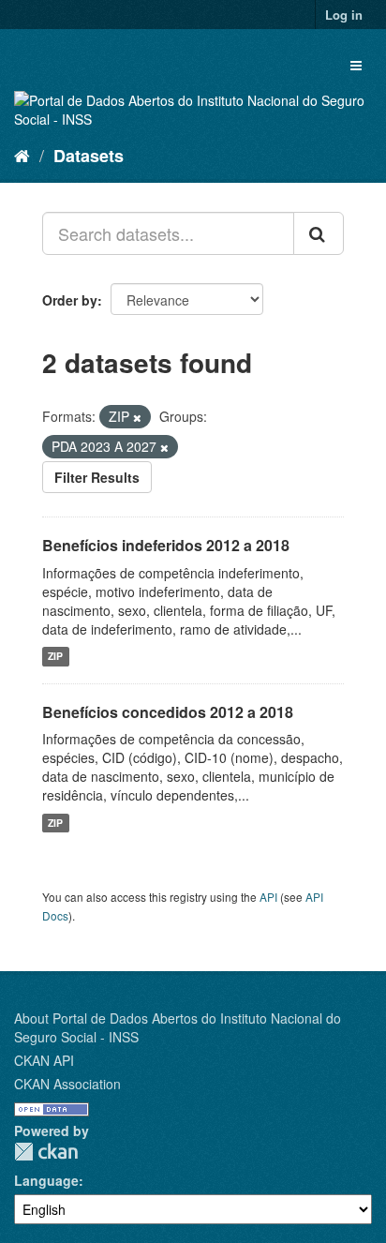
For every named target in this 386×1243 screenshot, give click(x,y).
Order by (69, 300)
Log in (344, 14)
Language (46, 1180)
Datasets (88, 155)
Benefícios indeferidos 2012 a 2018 (166, 545)
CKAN (46, 1151)
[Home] (22, 154)
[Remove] (137, 417)
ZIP (55, 657)
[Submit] (318, 233)
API (268, 897)
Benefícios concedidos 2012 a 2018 (167, 712)
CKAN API (44, 1060)
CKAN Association (67, 1083)
